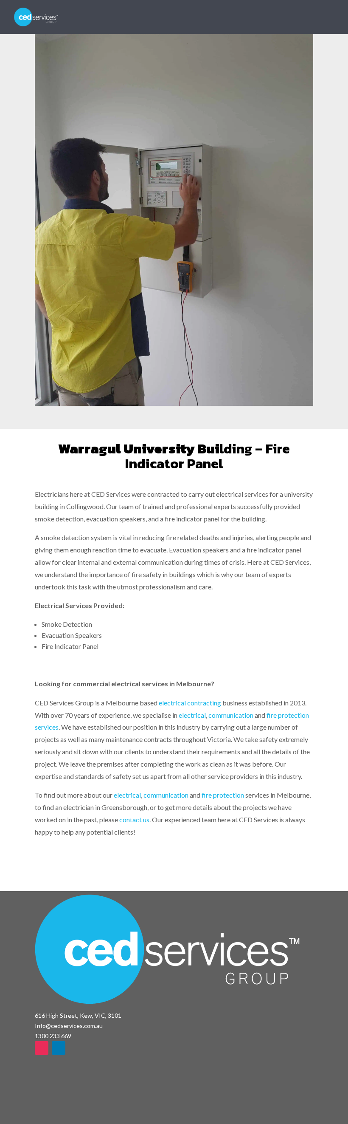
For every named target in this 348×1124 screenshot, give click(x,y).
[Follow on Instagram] (41, 1048)
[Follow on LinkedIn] (58, 1048)
